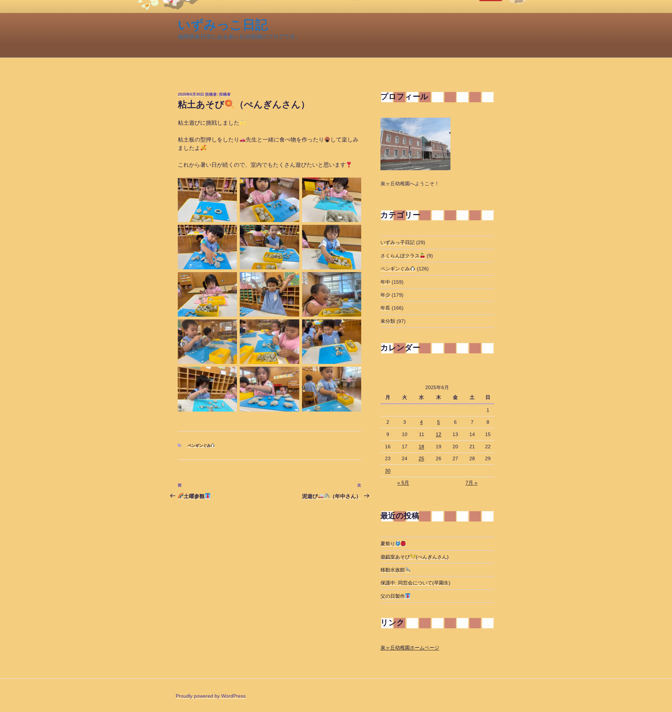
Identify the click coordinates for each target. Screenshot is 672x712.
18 (421, 446)
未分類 (387, 321)
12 (438, 434)
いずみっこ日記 (223, 25)
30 (388, 470)
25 (421, 458)
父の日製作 (392, 596)
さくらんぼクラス (400, 255)
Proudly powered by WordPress (211, 696)
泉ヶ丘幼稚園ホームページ (409, 647)
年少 (385, 295)
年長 (385, 308)
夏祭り (387, 543)
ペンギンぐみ (199, 445)
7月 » (471, 482)
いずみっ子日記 (397, 242)
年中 (385, 282)
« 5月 (403, 482)
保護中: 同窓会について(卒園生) (415, 583)
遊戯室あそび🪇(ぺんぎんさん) (414, 557)
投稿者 (225, 94)
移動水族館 (392, 570)
